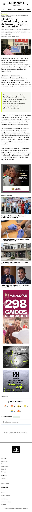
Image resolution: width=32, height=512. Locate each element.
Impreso (3, 492)
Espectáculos (4, 481)
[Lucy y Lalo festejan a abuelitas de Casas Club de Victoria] (16, 206)
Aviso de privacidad (6, 501)
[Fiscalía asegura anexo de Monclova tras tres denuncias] (16, 252)
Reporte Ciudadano (6, 495)
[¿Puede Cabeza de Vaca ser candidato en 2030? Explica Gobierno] (16, 275)
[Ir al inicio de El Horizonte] (16, 4)
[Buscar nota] (28, 4)
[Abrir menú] (4, 4)
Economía (3, 469)
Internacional (4, 466)
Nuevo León (4, 461)
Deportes (3, 471)
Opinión (3, 478)
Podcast (3, 490)
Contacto (3, 504)
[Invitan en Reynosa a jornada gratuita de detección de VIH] (16, 229)
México (3, 463)
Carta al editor (5, 483)
